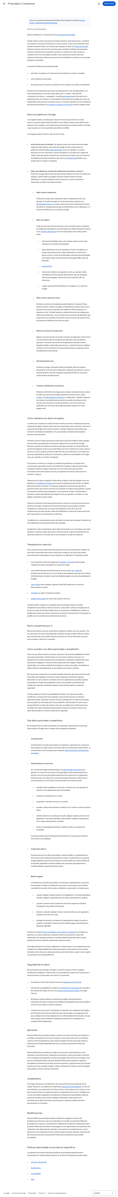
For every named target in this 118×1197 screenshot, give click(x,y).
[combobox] (103, 1193)
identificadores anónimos (55, 397)
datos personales (56, 150)
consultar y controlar (66, 562)
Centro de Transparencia (57, 1193)
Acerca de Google (19, 1193)
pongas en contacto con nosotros (60, 105)
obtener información (38, 599)
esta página (66, 96)
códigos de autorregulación (71, 1087)
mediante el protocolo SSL (71, 982)
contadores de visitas (44, 483)
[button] (4, 3)
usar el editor (35, 584)
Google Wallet (36, 1174)
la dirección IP (47, 266)
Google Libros (36, 1168)
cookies (39, 397)
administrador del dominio (72, 770)
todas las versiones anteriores (46, 23)
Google (7, 1193)
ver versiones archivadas (66, 35)
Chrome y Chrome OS (39, 1162)
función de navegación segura (68, 991)
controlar (34, 593)
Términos (41, 1193)
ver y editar (76, 570)
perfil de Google (72, 158)
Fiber (32, 1179)
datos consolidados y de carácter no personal (59, 932)
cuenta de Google (81, 46)
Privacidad (32, 1193)
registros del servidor (48, 232)
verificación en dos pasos (70, 988)
